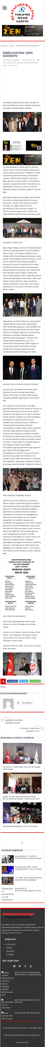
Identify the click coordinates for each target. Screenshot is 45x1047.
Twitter (24, 681)
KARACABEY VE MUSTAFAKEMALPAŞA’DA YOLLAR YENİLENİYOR (28, 891)
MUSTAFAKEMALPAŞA (31, 63)
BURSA (10, 63)
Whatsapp (36, 681)
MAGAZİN (20, 63)
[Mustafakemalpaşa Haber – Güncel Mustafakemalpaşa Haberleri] (23, 23)
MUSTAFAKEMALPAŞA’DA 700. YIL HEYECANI (20, 826)
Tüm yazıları (26, 703)
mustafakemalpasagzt (12, 60)
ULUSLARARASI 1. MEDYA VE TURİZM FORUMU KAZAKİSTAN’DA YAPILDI (28, 858)
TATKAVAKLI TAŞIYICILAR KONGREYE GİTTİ (29, 728)
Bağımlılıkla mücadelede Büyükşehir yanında (13, 720)
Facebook (13, 681)
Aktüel (5, 63)
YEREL (5, 65)
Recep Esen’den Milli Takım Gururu (27, 1013)
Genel (14, 63)
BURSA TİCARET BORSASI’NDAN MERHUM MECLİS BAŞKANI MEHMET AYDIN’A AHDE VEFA (29, 974)
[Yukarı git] (40, 1042)
